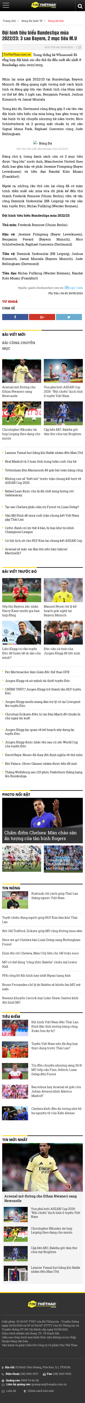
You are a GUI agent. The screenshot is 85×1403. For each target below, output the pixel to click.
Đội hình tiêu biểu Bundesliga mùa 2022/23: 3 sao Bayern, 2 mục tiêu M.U (39, 35)
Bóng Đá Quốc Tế (32, 21)
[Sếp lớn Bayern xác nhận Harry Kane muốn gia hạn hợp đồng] (21, 590)
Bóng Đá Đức (56, 21)
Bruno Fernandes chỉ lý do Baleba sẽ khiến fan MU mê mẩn (41, 987)
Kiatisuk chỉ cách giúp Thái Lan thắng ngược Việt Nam (54, 895)
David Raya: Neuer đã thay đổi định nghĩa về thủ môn (44, 755)
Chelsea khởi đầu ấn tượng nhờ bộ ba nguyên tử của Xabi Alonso (56, 1111)
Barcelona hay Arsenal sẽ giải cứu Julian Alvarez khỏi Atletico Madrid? (56, 1091)
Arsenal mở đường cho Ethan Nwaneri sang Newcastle (19, 391)
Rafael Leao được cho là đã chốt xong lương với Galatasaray (39, 493)
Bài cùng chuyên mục (18, 345)
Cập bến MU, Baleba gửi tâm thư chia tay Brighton (62, 431)
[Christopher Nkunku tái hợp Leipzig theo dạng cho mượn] (21, 413)
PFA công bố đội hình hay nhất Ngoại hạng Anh (36, 975)
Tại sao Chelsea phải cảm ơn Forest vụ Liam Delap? (42, 507)
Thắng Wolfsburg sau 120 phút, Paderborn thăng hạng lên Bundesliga (43, 774)
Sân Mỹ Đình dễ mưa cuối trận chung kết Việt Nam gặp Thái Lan (42, 517)
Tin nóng (11, 888)
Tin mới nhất (14, 1139)
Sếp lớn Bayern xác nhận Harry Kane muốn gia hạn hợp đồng (21, 610)
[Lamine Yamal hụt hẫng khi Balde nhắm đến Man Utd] (16, 1273)
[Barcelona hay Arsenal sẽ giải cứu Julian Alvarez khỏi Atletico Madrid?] (15, 1093)
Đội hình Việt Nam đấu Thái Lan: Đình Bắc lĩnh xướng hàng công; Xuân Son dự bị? (55, 1026)
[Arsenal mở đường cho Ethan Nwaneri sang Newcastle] (21, 371)
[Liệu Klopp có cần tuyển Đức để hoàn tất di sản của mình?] (21, 633)
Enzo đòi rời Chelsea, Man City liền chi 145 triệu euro (40, 953)
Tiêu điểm (11, 1016)
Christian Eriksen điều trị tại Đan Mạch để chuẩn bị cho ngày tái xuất (42, 716)
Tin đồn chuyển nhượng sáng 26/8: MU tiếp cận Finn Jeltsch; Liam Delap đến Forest (56, 1069)
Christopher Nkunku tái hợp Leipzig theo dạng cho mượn (21, 433)
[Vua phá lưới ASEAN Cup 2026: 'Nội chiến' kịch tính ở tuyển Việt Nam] (63, 371)
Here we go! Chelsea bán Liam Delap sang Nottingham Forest (41, 942)
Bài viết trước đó (19, 571)
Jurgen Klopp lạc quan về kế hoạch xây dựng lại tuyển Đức (39, 732)
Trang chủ (9, 21)
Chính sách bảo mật (41, 1391)
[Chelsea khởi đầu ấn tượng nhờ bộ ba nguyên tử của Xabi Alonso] (15, 1115)
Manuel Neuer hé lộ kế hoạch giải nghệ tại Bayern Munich (60, 610)
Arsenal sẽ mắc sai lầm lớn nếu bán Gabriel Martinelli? (36, 551)
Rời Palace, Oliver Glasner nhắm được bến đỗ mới (41, 764)
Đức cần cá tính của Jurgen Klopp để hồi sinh (62, 651)
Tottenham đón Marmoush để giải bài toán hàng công (44, 470)
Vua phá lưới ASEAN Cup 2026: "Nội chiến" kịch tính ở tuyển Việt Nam (63, 391)
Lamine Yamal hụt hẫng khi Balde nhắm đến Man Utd (44, 453)
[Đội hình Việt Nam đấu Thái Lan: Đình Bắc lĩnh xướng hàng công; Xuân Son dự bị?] (15, 1028)
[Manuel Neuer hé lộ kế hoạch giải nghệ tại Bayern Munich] (63, 590)
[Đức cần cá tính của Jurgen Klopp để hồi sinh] (63, 633)
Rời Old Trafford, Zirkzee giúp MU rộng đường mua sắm (42, 931)
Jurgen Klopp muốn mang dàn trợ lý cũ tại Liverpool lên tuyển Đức (42, 704)
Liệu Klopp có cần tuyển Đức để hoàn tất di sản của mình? (21, 653)
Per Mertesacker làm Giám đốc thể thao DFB (37, 672)
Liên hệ (11, 1391)
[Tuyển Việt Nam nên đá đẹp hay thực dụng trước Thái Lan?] (15, 1050)
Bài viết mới (14, 334)
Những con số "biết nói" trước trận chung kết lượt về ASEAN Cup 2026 (43, 481)
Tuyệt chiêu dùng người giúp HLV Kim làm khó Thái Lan (40, 919)
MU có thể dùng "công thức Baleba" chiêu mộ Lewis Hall (39, 964)
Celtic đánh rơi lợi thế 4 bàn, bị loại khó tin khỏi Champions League (39, 530)
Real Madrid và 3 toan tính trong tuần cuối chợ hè (41, 462)
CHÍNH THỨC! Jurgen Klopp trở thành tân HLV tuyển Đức (43, 691)
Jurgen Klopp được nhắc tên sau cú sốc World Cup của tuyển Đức (41, 744)
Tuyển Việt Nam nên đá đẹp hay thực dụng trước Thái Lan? (54, 1046)
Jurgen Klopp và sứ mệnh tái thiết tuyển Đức (37, 681)
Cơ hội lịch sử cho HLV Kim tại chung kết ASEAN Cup (43, 541)
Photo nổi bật (16, 794)
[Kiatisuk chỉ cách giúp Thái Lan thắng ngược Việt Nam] (15, 900)
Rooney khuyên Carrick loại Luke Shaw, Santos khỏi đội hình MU (40, 1000)
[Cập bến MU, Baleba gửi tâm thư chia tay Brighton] (63, 413)
